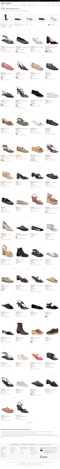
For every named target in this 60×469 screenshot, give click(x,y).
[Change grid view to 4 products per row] (48, 24)
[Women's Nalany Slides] (52, 275)
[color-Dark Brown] (1, 160)
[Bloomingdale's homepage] (1, 7)
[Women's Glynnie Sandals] (8, 353)
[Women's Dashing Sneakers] (52, 90)
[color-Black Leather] (50, 51)
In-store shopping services (33, 451)
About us (22, 449)
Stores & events (32, 454)
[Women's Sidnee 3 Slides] (37, 118)
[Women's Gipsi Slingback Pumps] (23, 63)
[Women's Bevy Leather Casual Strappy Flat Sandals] (37, 250)
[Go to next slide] (57, 0)
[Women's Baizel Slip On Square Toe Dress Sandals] (37, 37)
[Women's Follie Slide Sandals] (52, 379)
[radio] (16, 51)
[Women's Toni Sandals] (52, 302)
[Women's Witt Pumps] (23, 172)
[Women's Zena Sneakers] (52, 327)
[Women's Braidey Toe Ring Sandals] (52, 172)
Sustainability (22, 453)
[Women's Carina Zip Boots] (23, 250)
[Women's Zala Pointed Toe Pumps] (52, 37)
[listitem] (30, 1)
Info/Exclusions (48, 444)
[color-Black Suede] (45, 51)
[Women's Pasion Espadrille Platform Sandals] (52, 197)
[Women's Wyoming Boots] (23, 327)
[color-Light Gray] (17, 51)
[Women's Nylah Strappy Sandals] (8, 379)
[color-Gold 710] (17, 105)
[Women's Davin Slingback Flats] (8, 90)
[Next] (13, 63)
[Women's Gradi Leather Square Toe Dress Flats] (23, 37)
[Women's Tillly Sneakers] (8, 275)
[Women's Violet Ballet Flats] (37, 224)
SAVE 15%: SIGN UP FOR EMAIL (15, 444)
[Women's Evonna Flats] (52, 118)
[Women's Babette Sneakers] (23, 379)
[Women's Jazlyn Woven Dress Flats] (8, 63)
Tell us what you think (3, 456)
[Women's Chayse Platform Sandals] (8, 250)
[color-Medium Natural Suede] (48, 51)
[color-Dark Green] (16, 133)
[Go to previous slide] (1, 0)
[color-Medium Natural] (2, 160)
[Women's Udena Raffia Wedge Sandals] (8, 172)
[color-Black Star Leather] (32, 342)
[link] (8, 48)
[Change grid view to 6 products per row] (50, 24)
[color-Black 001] (16, 51)
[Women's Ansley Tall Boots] (37, 302)
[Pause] (58, 0)
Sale (2, 7)
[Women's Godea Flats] (8, 197)
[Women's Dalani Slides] (52, 250)
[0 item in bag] (58, 3)
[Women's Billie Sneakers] (23, 353)
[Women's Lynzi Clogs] (37, 379)
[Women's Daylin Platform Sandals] (37, 145)
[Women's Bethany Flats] (23, 197)
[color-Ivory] (32, 77)
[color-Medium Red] (1, 77)
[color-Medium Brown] (17, 77)
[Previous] (1, 63)
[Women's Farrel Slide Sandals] (8, 118)
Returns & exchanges (3, 453)
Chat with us (2, 449)
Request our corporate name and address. (37, 464)
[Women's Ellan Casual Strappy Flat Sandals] (8, 145)
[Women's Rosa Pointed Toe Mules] (8, 327)
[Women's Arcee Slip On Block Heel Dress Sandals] (37, 172)
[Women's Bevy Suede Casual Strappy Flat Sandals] (23, 118)
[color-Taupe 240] (17, 133)
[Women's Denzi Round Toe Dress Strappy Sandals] (23, 90)
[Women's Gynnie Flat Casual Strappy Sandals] (8, 37)
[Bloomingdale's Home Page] (6, 3)
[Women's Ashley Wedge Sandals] (37, 327)
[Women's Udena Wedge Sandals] (52, 224)
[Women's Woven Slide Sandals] (8, 302)
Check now (51, 452)
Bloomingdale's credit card (14, 449)
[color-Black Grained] (45, 316)
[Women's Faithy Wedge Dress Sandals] (37, 197)
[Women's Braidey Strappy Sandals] (8, 406)
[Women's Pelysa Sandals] (52, 145)
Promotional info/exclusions (46, 452)
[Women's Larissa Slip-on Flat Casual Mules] (23, 224)
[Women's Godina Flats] (52, 63)
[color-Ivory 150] (18, 77)
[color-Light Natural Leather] (49, 51)
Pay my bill (12, 453)
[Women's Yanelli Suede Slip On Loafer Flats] (37, 90)
